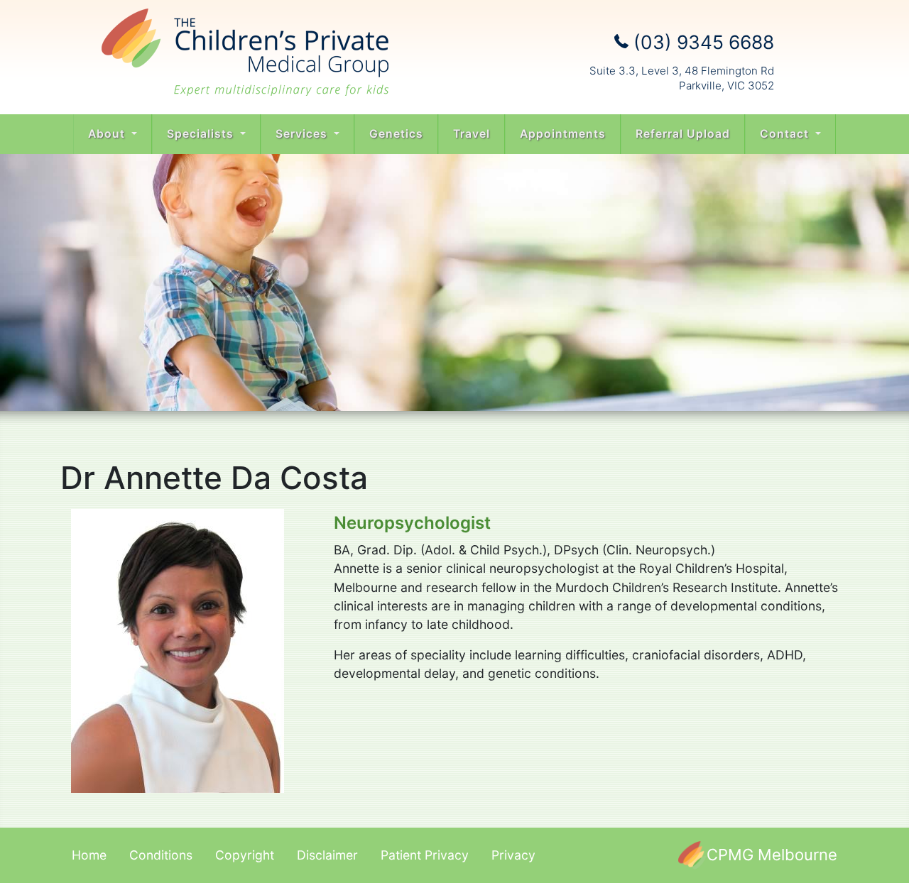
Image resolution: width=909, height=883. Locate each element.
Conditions (160, 855)
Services (303, 134)
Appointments (563, 134)
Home (89, 855)
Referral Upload (683, 134)
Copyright (244, 855)
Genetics (396, 134)
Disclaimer (327, 855)
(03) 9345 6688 (701, 42)
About (108, 134)
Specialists (202, 134)
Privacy (513, 855)
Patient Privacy (425, 855)
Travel (471, 134)
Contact (786, 134)
